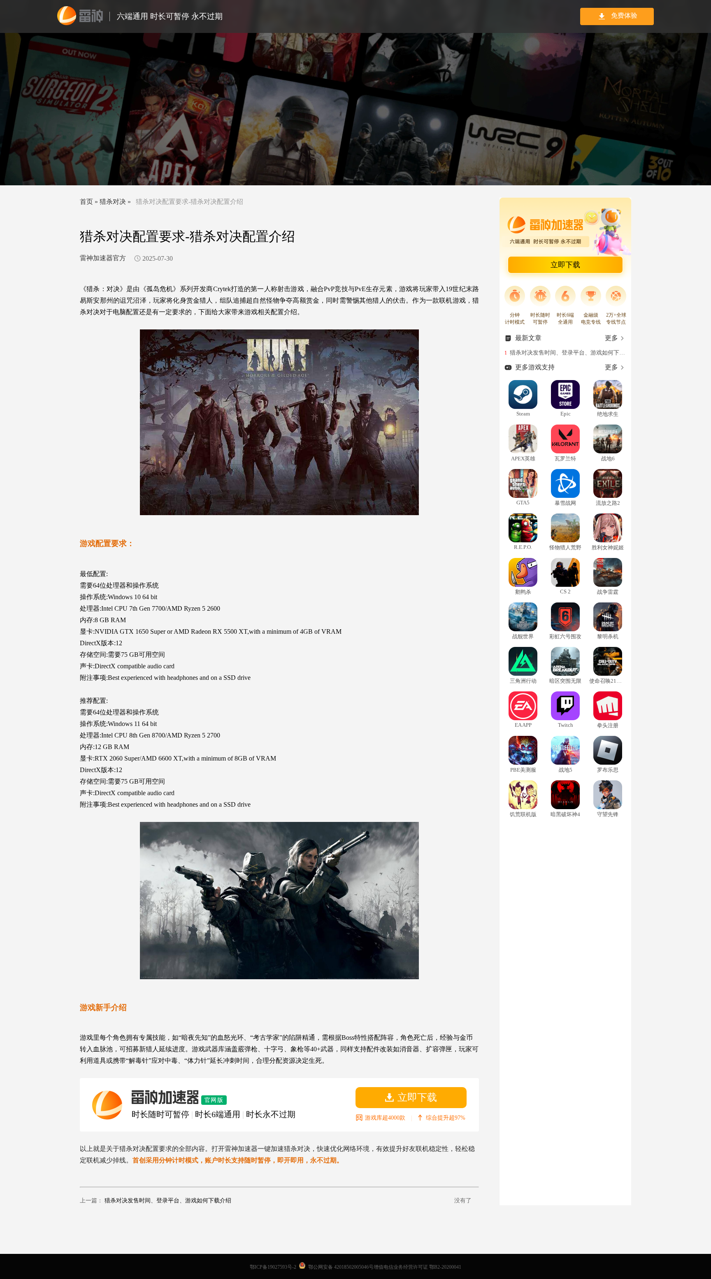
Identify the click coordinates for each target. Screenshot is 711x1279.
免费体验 (624, 15)
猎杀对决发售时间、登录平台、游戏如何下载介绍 (168, 1200)
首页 (86, 201)
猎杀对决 (113, 201)
